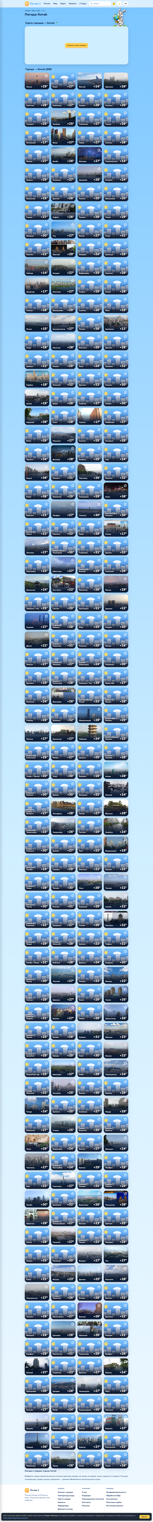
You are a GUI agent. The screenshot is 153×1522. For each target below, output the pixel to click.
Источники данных (114, 1505)
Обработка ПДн (113, 1495)
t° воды (83, 3)
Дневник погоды (65, 1509)
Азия (38, 11)
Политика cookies (114, 1502)
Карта (63, 3)
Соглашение (111, 1499)
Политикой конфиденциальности (15, 1518)
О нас (84, 1492)
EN (126, 4)
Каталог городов (65, 1492)
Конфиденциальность (116, 1492)
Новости (72, 3)
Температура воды (66, 1495)
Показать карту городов (76, 45)
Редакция (86, 1495)
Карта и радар (64, 1499)
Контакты (86, 1502)
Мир (55, 3)
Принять (144, 1517)
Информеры (63, 1505)
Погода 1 (33, 3)
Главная (28, 11)
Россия (47, 3)
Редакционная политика (93, 1499)
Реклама (86, 1505)
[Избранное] (113, 3)
